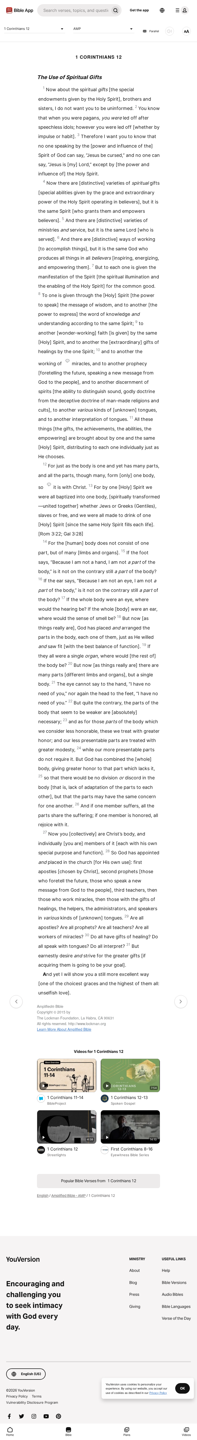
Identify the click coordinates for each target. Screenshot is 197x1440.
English (42, 1195)
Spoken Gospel (123, 1103)
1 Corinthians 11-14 (70, 1097)
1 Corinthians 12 (16, 29)
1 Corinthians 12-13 (134, 1097)
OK (182, 1388)
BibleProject (56, 1103)
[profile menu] (181, 10)
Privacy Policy (17, 1396)
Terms (37, 1396)
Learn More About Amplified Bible (64, 1029)
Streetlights (56, 1155)
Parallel (154, 31)
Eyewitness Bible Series (130, 1155)
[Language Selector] (162, 10)
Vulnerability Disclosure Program (32, 1402)
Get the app (139, 10)
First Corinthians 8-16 (135, 1149)
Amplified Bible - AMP (68, 1195)
